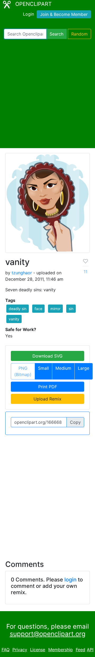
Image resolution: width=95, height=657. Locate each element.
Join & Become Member (64, 14)
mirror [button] (55, 308)
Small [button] (43, 368)
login (70, 579)
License (37, 649)
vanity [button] (14, 319)
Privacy (19, 649)
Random (79, 34)
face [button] (38, 308)
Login (28, 14)
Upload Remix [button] (47, 399)
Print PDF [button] (47, 386)
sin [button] (71, 308)
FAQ (6, 649)
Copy (75, 422)
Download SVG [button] (47, 356)
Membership (60, 649)
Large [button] (83, 368)
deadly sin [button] (17, 308)
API (90, 649)
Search (56, 34)
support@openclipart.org (48, 634)
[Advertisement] (47, 93)
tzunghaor (22, 272)
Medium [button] (63, 368)
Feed (80, 649)
